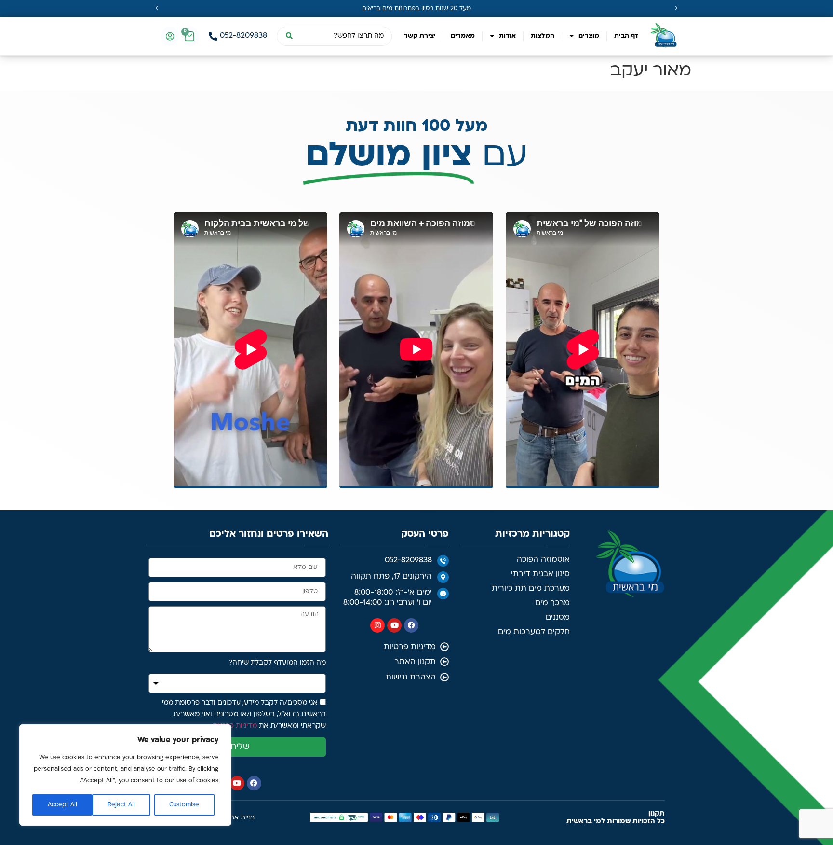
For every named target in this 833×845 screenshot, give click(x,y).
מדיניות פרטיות (235, 726)
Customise (184, 805)
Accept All (62, 805)
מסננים (558, 618)
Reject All (121, 805)
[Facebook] (411, 625)
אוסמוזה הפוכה (543, 560)
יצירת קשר (420, 36)
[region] (125, 775)
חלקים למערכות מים (534, 632)
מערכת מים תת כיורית (531, 589)
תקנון (656, 814)
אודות (507, 36)
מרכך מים (552, 603)
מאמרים (463, 36)
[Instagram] (377, 625)
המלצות (542, 36)
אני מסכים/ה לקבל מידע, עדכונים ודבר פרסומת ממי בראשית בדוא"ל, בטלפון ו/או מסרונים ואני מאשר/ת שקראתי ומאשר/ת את (244, 714)
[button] (156, 8)
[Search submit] (288, 36)
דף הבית (626, 36)
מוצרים (588, 36)
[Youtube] (394, 625)
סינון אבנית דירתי (540, 574)
